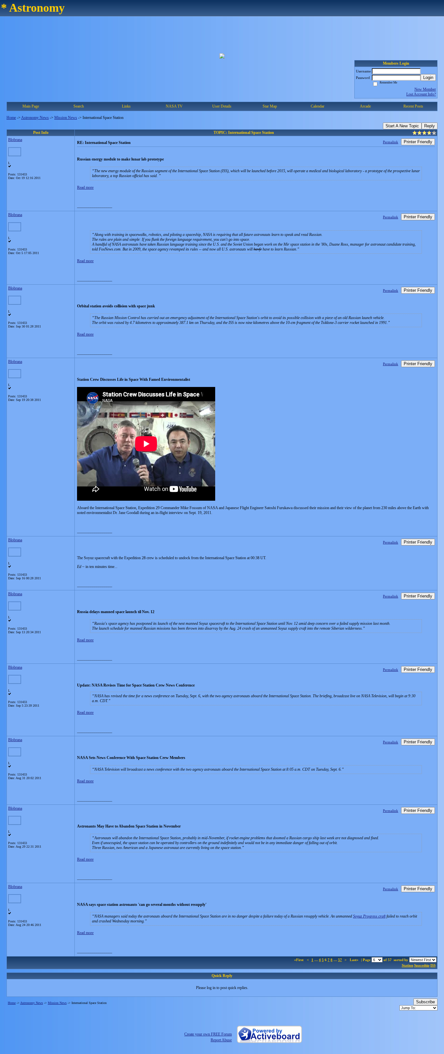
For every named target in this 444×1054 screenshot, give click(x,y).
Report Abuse (221, 1040)
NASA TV (174, 106)
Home (11, 117)
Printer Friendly (418, 141)
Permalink (390, 142)
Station (407, 965)
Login (428, 77)
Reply (429, 125)
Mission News (65, 117)
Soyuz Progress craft (369, 916)
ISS (433, 965)
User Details (221, 106)
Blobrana (15, 139)
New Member (425, 89)
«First (299, 960)
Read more (85, 187)
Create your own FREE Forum (208, 1034)
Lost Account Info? (421, 94)
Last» (354, 960)
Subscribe (425, 1001)
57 (340, 960)
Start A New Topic (402, 125)
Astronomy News (35, 117)
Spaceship (421, 965)
